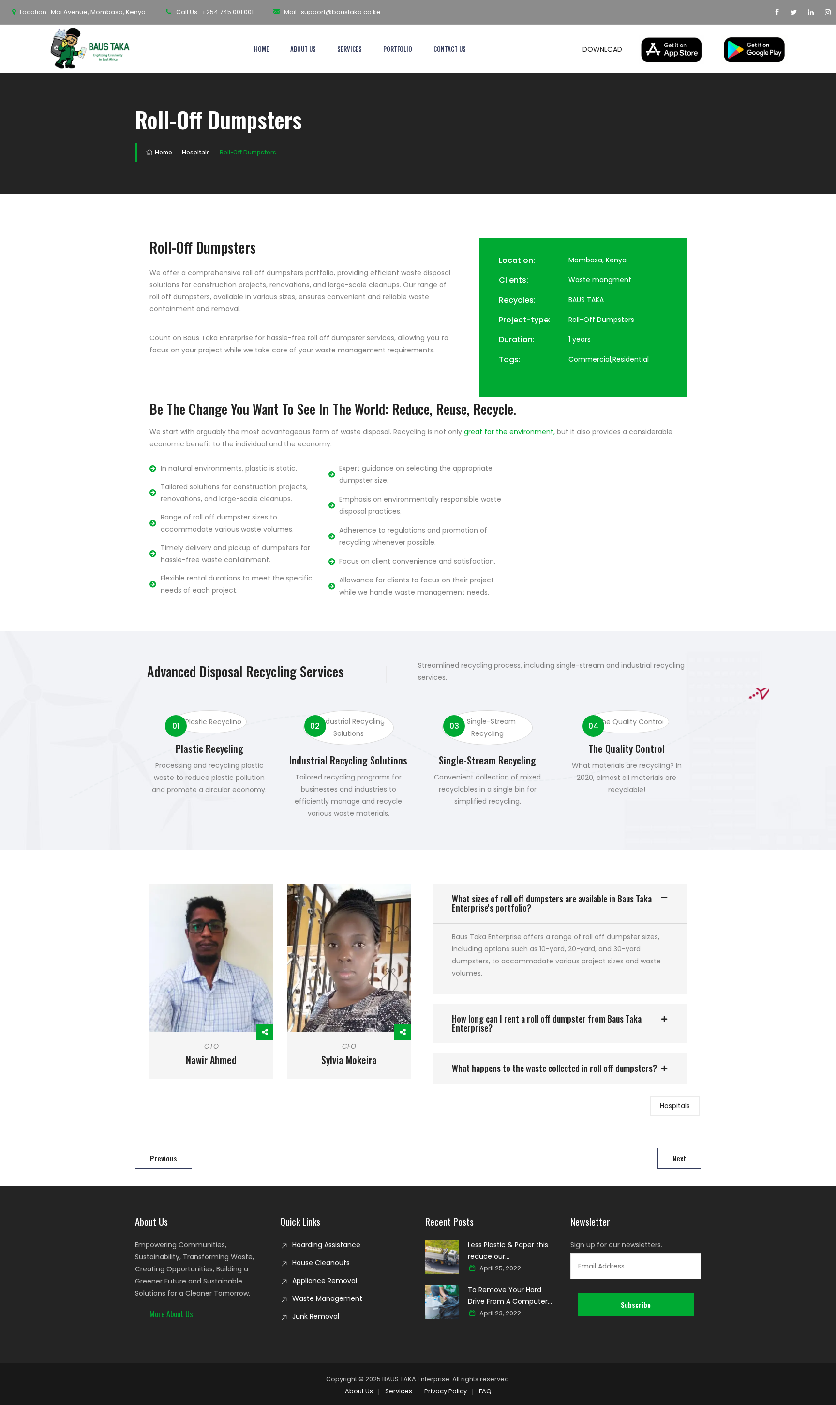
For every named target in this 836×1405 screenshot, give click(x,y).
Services (349, 49)
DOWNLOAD (603, 49)
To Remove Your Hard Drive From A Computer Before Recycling (508, 1296)
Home (261, 49)
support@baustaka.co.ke (340, 11)
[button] (560, 904)
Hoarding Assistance (326, 1245)
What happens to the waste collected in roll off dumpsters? (554, 1068)
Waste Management (327, 1298)
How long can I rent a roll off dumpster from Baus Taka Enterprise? (547, 1023)
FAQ (485, 1391)
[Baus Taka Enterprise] (91, 49)
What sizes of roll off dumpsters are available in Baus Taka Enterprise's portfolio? (552, 903)
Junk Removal (315, 1316)
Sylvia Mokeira (349, 1060)
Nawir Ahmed (211, 1060)
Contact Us (449, 49)
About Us (303, 49)
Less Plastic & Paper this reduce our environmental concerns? (511, 1251)
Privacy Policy (445, 1391)
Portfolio (397, 49)
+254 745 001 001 (227, 11)
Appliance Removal (324, 1280)
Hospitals (675, 1106)
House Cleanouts (321, 1263)
